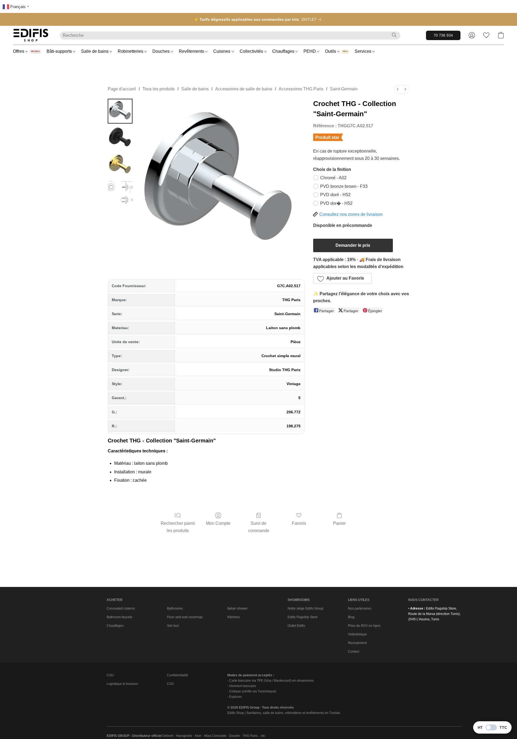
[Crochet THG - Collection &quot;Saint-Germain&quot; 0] (120, 111)
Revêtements (192, 51)
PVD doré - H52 (335, 194)
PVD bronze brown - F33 (344, 186)
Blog (351, 617)
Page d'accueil (122, 89)
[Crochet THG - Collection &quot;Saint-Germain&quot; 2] (120, 165)
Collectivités (252, 51)
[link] (312, 19)
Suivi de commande (258, 527)
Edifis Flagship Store (303, 617)
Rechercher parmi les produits (178, 527)
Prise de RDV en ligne (364, 626)
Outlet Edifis (296, 626)
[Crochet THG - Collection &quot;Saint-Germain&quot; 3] (120, 192)
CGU (110, 675)
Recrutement (357, 643)
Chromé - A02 (333, 177)
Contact (353, 651)
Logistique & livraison (122, 684)
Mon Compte (218, 523)
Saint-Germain (344, 89)
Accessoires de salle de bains (243, 89)
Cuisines (222, 51)
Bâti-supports (60, 51)
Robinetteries (131, 51)
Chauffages (283, 51)
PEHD (310, 51)
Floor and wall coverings (185, 617)
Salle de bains (95, 51)
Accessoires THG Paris (301, 89)
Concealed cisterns (121, 608)
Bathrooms (175, 608)
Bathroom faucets (119, 617)
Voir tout (173, 626)
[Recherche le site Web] (394, 35)
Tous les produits (158, 89)
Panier (339, 523)
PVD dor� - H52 (336, 203)
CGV (170, 684)
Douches (161, 51)
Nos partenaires (359, 608)
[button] (31, 35)
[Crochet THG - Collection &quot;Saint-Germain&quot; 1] (120, 138)
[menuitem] (397, 89)
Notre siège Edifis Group (305, 608)
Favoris (299, 523)
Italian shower (237, 608)
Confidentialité (177, 675)
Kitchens (233, 617)
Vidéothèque (357, 634)
